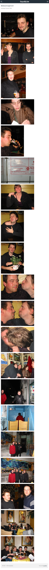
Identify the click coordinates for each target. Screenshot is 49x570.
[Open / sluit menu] (47, 1)
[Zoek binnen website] (1, 1)
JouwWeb (45, 565)
